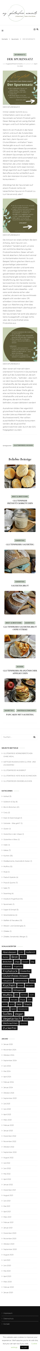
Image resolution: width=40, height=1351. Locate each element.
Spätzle (13, 1009)
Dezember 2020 (9, 1233)
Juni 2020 (7, 1266)
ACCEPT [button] (24, 1347)
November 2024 (9, 1050)
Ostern (5, 1000)
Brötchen (7, 961)
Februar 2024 (8, 1082)
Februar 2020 (8, 1287)
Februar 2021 (8, 1222)
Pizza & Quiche (9, 883)
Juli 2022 (6, 1163)
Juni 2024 (7, 1066)
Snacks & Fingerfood (11, 899)
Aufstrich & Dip (9, 802)
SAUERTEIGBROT (20, 585)
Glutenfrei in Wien (10, 840)
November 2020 (9, 1239)
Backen (6, 957)
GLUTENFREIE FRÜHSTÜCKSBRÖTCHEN (20, 502)
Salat (5, 888)
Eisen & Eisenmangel (11, 818)
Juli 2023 (6, 1104)
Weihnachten (10, 1023)
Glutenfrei (25, 971)
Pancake (14, 1000)
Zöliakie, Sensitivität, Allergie (14, 937)
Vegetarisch (12, 1018)
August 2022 (8, 1158)
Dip (32, 962)
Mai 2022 (6, 1174)
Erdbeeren (7, 966)
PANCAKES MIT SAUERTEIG (20, 714)
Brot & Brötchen (20, 496)
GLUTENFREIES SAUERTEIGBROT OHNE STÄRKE (20, 628)
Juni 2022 (7, 1168)
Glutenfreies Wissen (23, 445)
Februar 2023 (8, 1125)
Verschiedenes (9, 915)
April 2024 (7, 1077)
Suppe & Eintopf (9, 910)
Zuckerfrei (9, 1028)
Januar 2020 (8, 1293)
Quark (29, 999)
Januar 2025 (8, 1044)
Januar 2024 (8, 1087)
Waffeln (28, 1018)
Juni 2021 (7, 1201)
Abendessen (9, 952)
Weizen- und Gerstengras (13, 926)
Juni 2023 (7, 1109)
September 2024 (10, 1061)
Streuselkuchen (22, 1009)
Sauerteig (20, 540)
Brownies (23, 957)
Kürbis (20, 985)
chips (17, 962)
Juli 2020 (6, 1260)
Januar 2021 (8, 1228)
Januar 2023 (8, 1131)
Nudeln (32, 995)
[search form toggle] (37, 29)
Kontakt (6, 1324)
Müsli (5, 872)
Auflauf (6, 796)
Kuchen (20, 666)
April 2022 (7, 1179)
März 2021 (7, 1217)
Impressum (7, 1313)
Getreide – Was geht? (11, 823)
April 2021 (7, 1212)
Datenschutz (8, 1319)
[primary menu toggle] (3, 30)
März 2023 (7, 1120)
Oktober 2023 (8, 1093)
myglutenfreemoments (14, 64)
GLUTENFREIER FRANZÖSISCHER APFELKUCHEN (20, 672)
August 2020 (8, 1255)
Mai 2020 (7, 1271)
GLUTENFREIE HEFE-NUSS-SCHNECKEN (19, 776)
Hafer (5, 845)
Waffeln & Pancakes (26, 710)
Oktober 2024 (8, 1055)
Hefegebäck (7, 981)
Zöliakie (6, 931)
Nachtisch (24, 995)
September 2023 (10, 1098)
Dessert (25, 962)
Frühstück (10, 971)
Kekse (5, 850)
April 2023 (7, 1114)
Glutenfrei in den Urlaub (12, 834)
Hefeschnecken (21, 981)
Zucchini (23, 1023)
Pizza (22, 1000)
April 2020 (7, 1276)
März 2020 (7, 1282)
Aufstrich (30, 952)
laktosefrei (30, 985)
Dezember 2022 (9, 1136)
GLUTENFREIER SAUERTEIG (20, 544)
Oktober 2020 (8, 1244)
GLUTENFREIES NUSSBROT (14, 770)
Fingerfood (18, 966)
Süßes (7, 1014)
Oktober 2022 (8, 1147)
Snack (27, 1004)
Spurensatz (20, 54)
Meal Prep (7, 990)
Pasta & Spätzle (9, 877)
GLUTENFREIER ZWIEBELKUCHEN (17, 781)
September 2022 (10, 1152)
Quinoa (12, 1004)
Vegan (19, 1013)
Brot (14, 957)
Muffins (6, 866)
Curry (5, 813)
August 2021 (8, 1195)
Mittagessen (19, 990)
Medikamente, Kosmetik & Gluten (16, 861)
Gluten (6, 829)
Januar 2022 (8, 1185)
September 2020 (10, 1249)
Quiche (5, 1004)
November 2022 (9, 1141)
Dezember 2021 (9, 1190)
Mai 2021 (6, 1206)
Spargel (6, 1009)
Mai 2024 (7, 1071)
